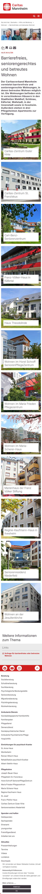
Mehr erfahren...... (9, 883)
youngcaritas (6, 828)
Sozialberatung (7, 679)
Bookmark (6, 47)
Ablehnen (16, 887)
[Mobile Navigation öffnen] (39, 16)
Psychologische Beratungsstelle (14, 691)
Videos (4, 853)
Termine (4, 849)
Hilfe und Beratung (25, 22)
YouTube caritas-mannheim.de (12, 668)
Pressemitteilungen (9, 845)
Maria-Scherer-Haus (9, 788)
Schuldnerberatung (9, 683)
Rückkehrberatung (8, 706)
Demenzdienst (7, 727)
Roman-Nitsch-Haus (9, 756)
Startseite (14, 22)
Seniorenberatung (8, 695)
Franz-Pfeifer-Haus (9, 800)
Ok (17, 891)
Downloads (5, 861)
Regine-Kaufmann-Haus (11, 792)
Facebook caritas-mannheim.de (4, 668)
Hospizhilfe (6, 739)
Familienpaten (7, 719)
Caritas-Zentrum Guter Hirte (12, 803)
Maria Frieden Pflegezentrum (13, 784)
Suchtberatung (7, 687)
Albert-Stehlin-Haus (9, 763)
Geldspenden (6, 817)
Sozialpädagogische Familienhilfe (15, 716)
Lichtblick (5, 857)
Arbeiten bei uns (8, 836)
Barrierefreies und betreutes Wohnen (22, 25)
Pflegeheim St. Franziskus (12, 777)
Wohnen (4, 25)
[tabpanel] (21, 34)
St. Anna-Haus (7, 748)
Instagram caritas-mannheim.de (19, 668)
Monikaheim (6, 752)
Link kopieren (2, 47)
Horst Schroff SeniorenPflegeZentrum (16, 781)
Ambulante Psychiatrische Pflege (14, 735)
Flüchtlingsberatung (9, 702)
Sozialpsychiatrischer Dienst (13, 731)
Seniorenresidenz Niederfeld (13, 807)
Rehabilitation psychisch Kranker (14, 760)
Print (10, 47)
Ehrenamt (5, 824)
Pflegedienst (6, 723)
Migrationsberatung (9, 698)
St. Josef (4, 796)
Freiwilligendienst (8, 832)
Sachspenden (6, 821)
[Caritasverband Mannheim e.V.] (21, 7)
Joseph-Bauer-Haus (9, 773)
